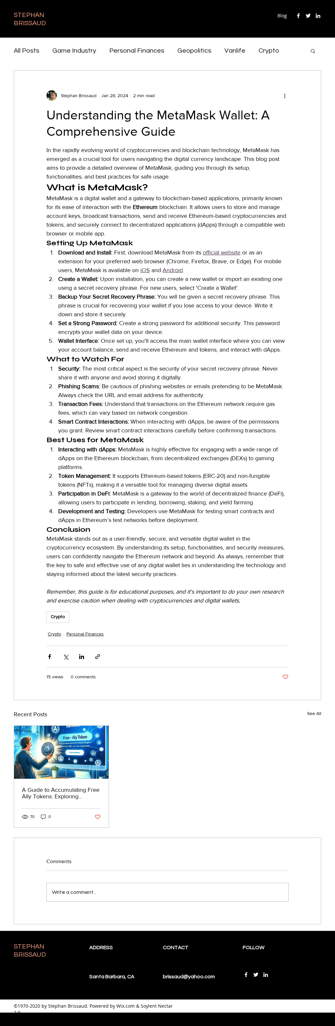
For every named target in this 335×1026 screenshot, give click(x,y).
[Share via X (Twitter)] (65, 656)
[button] (313, 50)
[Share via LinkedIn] (82, 656)
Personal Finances (136, 50)
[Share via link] (98, 656)
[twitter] (308, 15)
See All (314, 713)
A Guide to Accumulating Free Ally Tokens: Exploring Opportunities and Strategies (60, 793)
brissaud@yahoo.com (189, 976)
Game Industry (74, 50)
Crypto (268, 50)
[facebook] (298, 15)
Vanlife (234, 50)
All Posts (26, 50)
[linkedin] (318, 15)
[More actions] (285, 95)
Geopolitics (194, 50)
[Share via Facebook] (49, 656)
